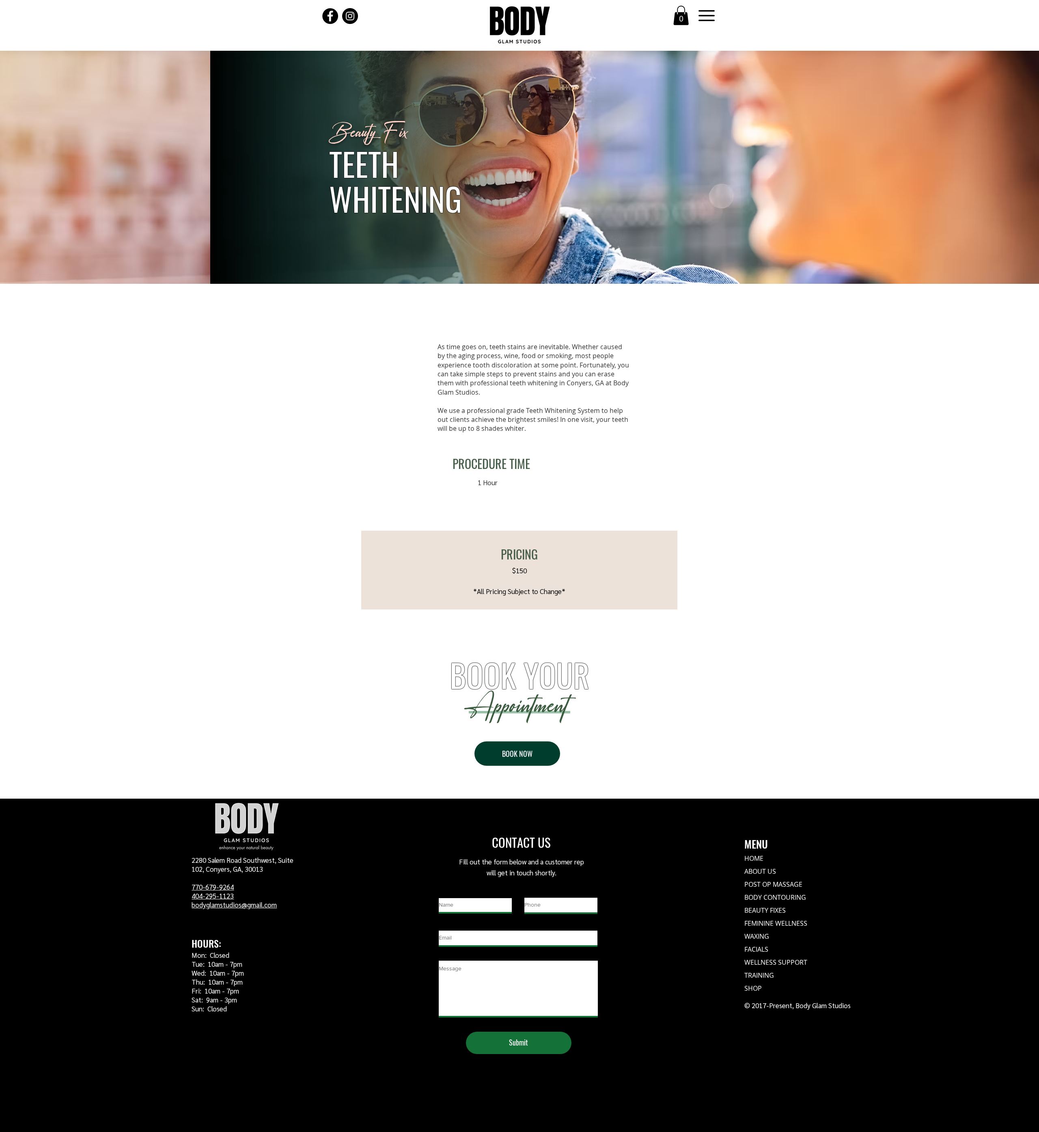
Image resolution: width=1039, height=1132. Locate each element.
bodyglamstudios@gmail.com (234, 904)
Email (447, 924)
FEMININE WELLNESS (775, 923)
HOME (753, 858)
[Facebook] (330, 16)
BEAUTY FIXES (765, 910)
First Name (455, 892)
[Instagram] (350, 16)
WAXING (756, 936)
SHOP (753, 988)
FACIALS (756, 949)
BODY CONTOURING (775, 897)
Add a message (460, 954)
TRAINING (759, 975)
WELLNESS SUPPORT (775, 962)
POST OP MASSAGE (773, 884)
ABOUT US (760, 871)
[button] (681, 15)
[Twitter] (244, 1028)
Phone (533, 891)
